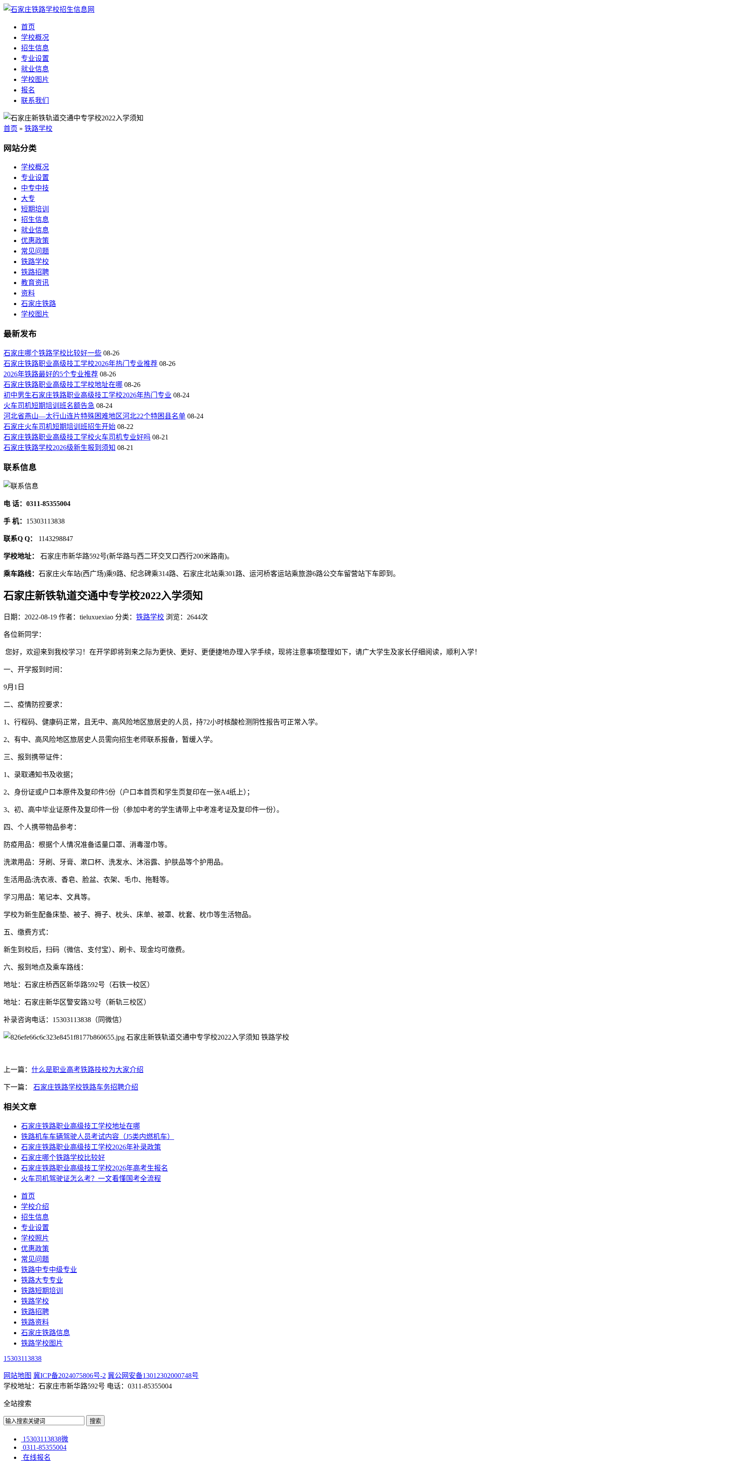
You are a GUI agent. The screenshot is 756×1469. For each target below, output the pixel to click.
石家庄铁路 (38, 303)
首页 (28, 27)
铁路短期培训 (42, 1290)
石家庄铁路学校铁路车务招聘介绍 (85, 1087)
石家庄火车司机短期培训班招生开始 (60, 426)
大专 (28, 198)
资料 (28, 293)
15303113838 (23, 1358)
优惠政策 (35, 240)
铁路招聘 (35, 272)
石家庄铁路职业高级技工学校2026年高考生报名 (94, 1168)
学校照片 (35, 1238)
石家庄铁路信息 (45, 1332)
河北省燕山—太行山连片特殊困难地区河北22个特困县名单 (95, 416)
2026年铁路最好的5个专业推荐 (51, 374)
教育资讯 (35, 282)
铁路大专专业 (42, 1280)
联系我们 (35, 100)
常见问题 (35, 251)
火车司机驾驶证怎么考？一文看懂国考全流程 (91, 1178)
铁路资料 (35, 1322)
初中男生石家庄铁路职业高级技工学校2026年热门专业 (88, 395)
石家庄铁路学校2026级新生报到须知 (60, 447)
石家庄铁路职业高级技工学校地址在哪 (63, 384)
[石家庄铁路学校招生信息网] (49, 9)
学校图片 (35, 79)
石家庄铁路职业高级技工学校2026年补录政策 (91, 1147)
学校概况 (35, 37)
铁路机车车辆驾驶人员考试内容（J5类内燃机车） (97, 1136)
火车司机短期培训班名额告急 (49, 405)
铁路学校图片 (42, 1343)
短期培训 (35, 209)
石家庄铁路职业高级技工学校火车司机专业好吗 (77, 437)
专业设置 (35, 58)
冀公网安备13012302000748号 (153, 1375)
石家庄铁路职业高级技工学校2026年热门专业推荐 (81, 363)
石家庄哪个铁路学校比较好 (63, 1157)
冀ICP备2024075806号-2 (69, 1375)
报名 (28, 90)
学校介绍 (35, 1206)
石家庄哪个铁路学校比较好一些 (53, 353)
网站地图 (18, 1375)
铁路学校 (38, 128)
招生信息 (35, 48)
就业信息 (35, 69)
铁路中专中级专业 (49, 1269)
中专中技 (35, 188)
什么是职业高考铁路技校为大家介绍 (88, 1069)
